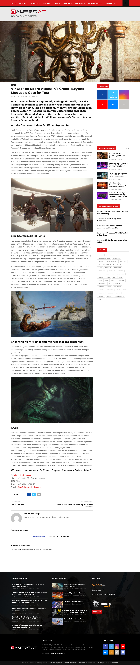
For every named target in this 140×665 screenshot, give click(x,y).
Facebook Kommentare (59, 536)
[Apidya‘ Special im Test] (57, 595)
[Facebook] (105, 646)
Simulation (110, 290)
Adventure (116, 258)
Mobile (113, 280)
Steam (125, 290)
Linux (108, 277)
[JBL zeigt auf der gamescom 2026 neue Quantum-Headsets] (102, 155)
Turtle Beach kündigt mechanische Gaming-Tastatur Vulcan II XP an (118, 194)
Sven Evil (68, 604)
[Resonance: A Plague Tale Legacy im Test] (57, 586)
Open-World (102, 283)
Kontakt (109, 3)
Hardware (112, 271)
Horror (101, 274)
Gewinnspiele (94, 3)
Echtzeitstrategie (108, 264)
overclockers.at (113, 663)
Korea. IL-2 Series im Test (74, 619)
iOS (113, 274)
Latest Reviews (59, 578)
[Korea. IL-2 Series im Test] (57, 621)
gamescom (117, 267)
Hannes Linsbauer (116, 159)
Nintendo (121, 280)
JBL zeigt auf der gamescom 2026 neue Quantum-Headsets (117, 155)
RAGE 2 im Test (17, 505)
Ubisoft (109, 296)
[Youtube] (123, 646)
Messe (100, 280)
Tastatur (101, 296)
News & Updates (19, 578)
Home (13, 3)
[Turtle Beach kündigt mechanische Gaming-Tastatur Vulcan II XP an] (102, 195)
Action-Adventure (111, 255)
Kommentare (39, 536)
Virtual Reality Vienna (22, 475)
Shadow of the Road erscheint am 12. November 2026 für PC (27, 626)
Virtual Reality (119, 296)
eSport (46, 3)
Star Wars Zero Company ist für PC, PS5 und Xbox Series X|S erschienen (118, 175)
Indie (107, 274)
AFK (56, 3)
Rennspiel (101, 286)
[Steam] (117, 652)
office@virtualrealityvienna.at (29, 487)
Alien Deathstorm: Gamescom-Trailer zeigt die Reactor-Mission (118, 185)
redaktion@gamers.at (57, 653)
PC (109, 283)
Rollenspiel (117, 286)
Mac (114, 277)
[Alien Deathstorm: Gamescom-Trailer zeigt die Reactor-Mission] (102, 185)
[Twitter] (111, 646)
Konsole (101, 277)
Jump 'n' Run (120, 274)
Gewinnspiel (102, 271)
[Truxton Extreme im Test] (57, 604)
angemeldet (22, 549)
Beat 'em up (123, 261)
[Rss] (111, 652)
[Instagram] (117, 646)
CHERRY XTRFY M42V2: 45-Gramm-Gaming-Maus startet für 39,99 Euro (119, 165)
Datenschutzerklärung (70, 663)
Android (101, 261)
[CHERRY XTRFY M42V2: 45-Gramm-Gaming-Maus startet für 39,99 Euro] (102, 165)
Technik (66, 3)
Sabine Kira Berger (19, 96)
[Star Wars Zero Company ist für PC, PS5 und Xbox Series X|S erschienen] (102, 175)
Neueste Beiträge (107, 148)
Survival (110, 293)
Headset (120, 271)
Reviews (34, 3)
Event (100, 267)
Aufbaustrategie (112, 261)
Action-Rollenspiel (104, 258)
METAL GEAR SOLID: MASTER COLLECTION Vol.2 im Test (75, 611)
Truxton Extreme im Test (73, 602)
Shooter (101, 290)
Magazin (79, 3)
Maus (120, 277)
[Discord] (123, 652)
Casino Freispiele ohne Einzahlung (103, 594)
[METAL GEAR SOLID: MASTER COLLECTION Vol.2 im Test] (57, 612)
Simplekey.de (96, 590)
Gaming (22, 3)
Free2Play (108, 267)
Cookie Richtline (82, 663)
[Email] (105, 652)
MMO (106, 280)
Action (101, 255)
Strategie (101, 293)
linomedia (99, 663)
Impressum (59, 663)
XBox (100, 299)
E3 (99, 264)
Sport (118, 290)
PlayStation (117, 283)
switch (118, 293)
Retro (109, 286)
